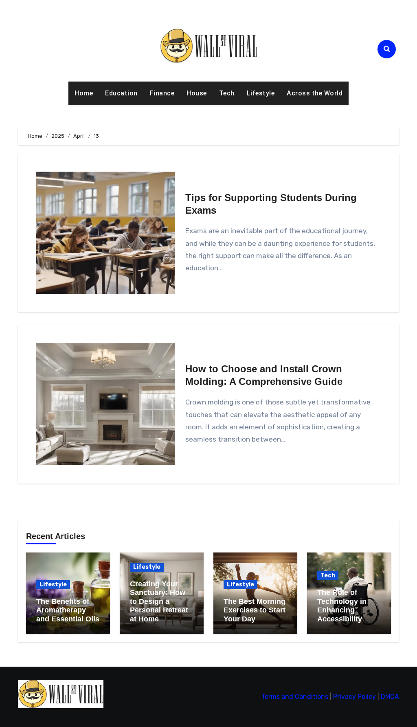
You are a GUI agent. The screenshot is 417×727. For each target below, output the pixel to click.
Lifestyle (261, 93)
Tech (227, 93)
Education (121, 93)
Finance (162, 93)
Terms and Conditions (294, 696)
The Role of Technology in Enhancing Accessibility (342, 605)
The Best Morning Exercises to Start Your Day (254, 610)
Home (84, 93)
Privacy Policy (354, 696)
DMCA (390, 696)
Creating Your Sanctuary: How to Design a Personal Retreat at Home (159, 601)
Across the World (314, 93)
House (197, 93)
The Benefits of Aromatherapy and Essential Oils (67, 610)
